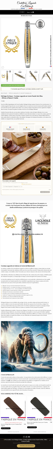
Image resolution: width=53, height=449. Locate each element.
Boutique (4, 93)
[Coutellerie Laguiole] (26, 5)
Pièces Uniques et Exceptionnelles (20, 93)
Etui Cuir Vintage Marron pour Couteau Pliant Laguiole (11, 425)
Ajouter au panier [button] (32, 427)
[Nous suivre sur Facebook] (24, 437)
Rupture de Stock (6, 428)
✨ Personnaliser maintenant (26, 445)
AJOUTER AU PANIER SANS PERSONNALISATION (12, 85)
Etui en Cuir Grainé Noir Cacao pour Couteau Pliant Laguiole (37, 423)
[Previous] (3, 44)
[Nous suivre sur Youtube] (29, 437)
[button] (22, 12)
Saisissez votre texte (45, 192)
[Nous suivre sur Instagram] (26, 437)
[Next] (49, 44)
